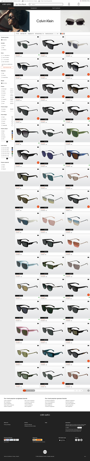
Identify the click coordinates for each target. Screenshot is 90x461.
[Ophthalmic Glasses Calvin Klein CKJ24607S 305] (77, 132)
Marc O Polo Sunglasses (29, 400)
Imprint (17, 456)
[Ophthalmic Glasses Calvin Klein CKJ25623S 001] (27, 88)
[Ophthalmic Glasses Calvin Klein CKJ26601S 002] (52, 44)
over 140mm (6, 61)
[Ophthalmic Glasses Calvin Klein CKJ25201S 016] (52, 176)
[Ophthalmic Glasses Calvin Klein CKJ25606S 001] (27, 242)
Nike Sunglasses (28, 406)
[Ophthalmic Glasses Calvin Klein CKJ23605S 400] (77, 154)
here (80, 430)
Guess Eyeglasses (48, 403)
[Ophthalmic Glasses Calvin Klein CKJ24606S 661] (27, 330)
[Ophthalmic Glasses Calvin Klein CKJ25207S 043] (77, 264)
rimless (4, 111)
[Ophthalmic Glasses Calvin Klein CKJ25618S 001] (52, 66)
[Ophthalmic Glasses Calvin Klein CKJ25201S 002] (52, 330)
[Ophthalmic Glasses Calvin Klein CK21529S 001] (27, 132)
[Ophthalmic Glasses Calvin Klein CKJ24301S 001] (27, 308)
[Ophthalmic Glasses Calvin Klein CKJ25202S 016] (27, 44)
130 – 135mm (6, 57)
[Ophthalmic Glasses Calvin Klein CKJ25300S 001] (77, 308)
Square (4, 123)
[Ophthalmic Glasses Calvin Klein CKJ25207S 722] (52, 220)
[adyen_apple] (14, 440)
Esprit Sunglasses (28, 403)
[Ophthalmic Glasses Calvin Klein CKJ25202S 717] (27, 352)
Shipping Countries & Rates (30, 426)
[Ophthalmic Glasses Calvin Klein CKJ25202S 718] (77, 374)
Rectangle (4, 88)
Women (4, 45)
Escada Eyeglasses (69, 404)
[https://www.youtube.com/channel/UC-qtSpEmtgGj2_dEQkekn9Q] (81, 440)
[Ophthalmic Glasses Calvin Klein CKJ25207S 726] (77, 220)
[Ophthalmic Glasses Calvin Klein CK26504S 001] (77, 198)
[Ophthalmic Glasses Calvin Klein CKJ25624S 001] (52, 88)
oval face (4, 119)
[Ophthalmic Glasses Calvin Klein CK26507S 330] (27, 198)
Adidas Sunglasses (8, 406)
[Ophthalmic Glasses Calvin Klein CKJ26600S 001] (77, 110)
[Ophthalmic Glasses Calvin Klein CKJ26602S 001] (77, 66)
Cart (78, 5)
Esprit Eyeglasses (48, 404)
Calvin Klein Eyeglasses (70, 403)
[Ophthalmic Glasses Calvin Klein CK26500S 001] (27, 110)
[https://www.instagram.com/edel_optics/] (79, 440)
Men (3, 47)
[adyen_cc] (5, 440)
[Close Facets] (7, 33)
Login (69, 5)
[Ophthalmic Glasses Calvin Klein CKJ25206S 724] (52, 198)
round (4, 95)
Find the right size (7, 67)
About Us (6, 422)
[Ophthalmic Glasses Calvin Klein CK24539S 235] (52, 286)
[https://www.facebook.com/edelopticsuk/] (76, 440)
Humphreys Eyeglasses (50, 400)
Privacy (13, 456)
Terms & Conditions (8, 456)
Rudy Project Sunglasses (9, 404)
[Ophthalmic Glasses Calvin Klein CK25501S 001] (52, 242)
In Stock (4, 75)
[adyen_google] (17, 440)
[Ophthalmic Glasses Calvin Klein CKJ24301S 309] (52, 308)
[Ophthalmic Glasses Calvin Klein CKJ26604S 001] (77, 352)
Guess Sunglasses (7, 400)
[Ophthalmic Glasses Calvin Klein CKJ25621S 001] (77, 286)
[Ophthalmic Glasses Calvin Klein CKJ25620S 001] (27, 154)
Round (4, 121)
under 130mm (6, 55)
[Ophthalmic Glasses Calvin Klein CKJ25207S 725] (77, 242)
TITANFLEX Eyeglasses (49, 406)
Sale (3, 73)
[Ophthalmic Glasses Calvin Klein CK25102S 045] (27, 220)
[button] (7, 4)
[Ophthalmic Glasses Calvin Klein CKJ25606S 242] (77, 330)
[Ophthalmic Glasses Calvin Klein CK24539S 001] (27, 66)
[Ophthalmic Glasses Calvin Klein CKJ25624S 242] (77, 88)
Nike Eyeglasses (69, 406)
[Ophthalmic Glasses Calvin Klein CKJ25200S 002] (52, 132)
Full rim (4, 109)
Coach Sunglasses (7, 403)
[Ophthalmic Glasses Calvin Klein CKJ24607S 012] (77, 44)
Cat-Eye (4, 93)
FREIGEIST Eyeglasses (70, 400)
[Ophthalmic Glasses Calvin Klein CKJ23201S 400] (52, 154)
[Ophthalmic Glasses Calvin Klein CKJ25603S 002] (52, 110)
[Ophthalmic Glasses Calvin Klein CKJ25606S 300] (27, 374)
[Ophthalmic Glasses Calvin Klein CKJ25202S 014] (27, 286)
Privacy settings (7, 424)
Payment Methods (28, 424)
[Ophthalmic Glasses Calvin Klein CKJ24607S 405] (27, 264)
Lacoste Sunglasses (29, 404)
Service (26, 422)
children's (4, 49)
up (85, 456)
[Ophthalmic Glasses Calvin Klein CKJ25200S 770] (77, 176)
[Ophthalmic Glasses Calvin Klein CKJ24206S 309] (52, 264)
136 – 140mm (6, 59)
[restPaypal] (11, 440)
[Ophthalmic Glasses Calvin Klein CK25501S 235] (27, 176)
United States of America (86, 0)
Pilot (3, 97)
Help (46, 422)
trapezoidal (5, 125)
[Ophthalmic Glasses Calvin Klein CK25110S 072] (52, 374)
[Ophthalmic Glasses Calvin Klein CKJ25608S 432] (52, 352)
